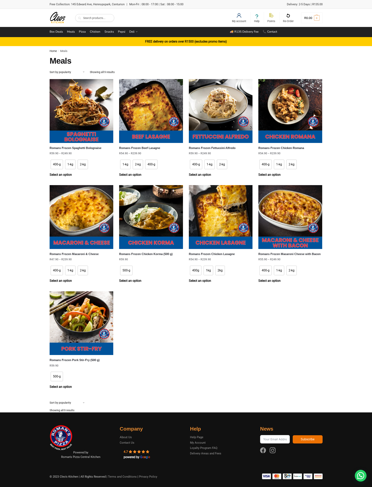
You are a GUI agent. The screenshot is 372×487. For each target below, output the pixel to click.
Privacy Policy (148, 476)
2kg (220, 270)
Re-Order (288, 21)
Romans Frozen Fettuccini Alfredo (212, 148)
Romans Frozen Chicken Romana (281, 148)
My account (239, 21)
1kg (208, 270)
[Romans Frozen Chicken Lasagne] (221, 217)
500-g (126, 270)
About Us (126, 437)
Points (271, 21)
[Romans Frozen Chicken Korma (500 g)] (151, 217)
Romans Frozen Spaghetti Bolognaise (75, 148)
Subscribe (307, 439)
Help (257, 21)
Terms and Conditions (122, 476)
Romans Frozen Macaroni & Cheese (74, 254)
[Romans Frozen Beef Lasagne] (151, 111)
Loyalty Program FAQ (203, 448)
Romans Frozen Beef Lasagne (139, 148)
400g (195, 270)
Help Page (196, 437)
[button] (361, 476)
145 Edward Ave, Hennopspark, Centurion (98, 4)
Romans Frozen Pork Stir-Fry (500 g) (75, 360)
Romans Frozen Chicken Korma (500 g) (146, 254)
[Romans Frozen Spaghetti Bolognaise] (81, 111)
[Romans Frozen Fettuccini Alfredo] (221, 111)
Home (53, 51)
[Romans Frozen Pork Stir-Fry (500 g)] (81, 323)
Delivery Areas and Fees (205, 453)
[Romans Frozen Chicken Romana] (290, 111)
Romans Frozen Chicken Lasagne (212, 254)
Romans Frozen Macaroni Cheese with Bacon (289, 254)
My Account (198, 442)
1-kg (70, 164)
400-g (57, 164)
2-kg (83, 164)
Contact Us (127, 442)
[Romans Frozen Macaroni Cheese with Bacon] (290, 217)
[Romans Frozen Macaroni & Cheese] (81, 217)
